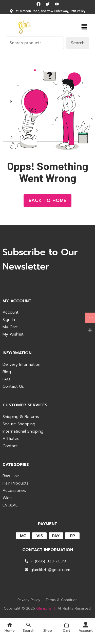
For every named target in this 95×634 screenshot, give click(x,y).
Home (10, 630)
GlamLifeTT (45, 608)
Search (78, 43)
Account (86, 630)
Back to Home (48, 200)
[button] (84, 26)
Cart (66, 630)
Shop (47, 630)
